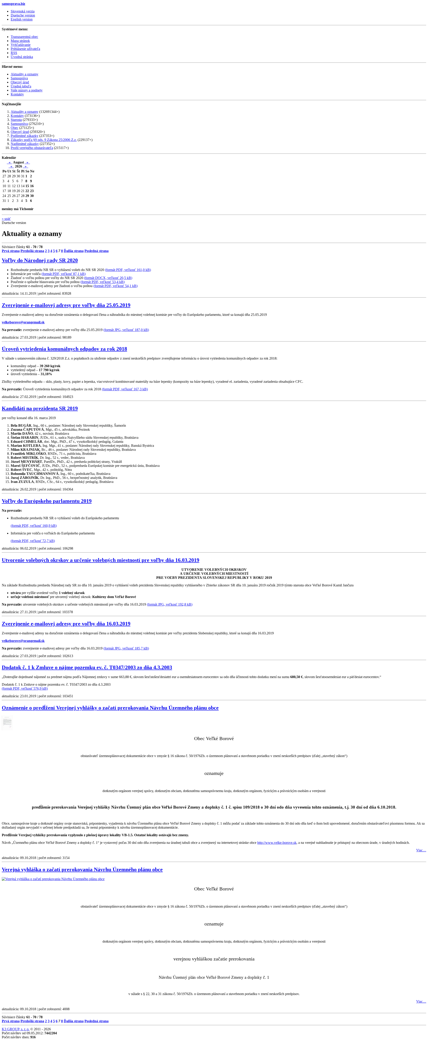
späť (6, 219)
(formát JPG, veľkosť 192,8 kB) (169, 604)
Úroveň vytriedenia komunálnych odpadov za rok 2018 (64, 349)
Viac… (421, 850)
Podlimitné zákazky (24, 136)
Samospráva (19, 124)
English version (22, 19)
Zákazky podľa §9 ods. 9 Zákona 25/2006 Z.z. (44, 140)
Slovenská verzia (23, 11)
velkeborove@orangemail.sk (23, 322)
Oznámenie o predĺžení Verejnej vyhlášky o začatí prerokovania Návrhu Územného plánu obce (110, 708)
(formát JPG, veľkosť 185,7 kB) (126, 648)
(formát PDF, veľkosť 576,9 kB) (25, 688)
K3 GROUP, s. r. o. (15, 1029)
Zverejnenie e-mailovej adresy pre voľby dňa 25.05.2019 (66, 305)
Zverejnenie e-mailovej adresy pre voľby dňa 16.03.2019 (66, 624)
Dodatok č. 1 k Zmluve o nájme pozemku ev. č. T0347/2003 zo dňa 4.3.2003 (87, 667)
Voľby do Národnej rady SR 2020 (40, 260)
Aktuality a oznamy (24, 112)
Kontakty (17, 116)
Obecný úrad (20, 132)
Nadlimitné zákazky (25, 144)
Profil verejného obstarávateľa (32, 148)
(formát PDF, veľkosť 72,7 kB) (33, 541)
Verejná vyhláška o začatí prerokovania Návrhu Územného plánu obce (82, 869)
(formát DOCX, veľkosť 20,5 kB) (108, 278)
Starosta (16, 120)
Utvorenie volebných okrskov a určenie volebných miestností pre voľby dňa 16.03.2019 (100, 560)
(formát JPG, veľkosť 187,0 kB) (126, 330)
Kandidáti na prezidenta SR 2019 (40, 408)
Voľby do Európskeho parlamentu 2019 (47, 501)
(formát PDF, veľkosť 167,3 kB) (125, 389)
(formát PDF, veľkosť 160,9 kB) (34, 526)
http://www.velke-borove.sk (276, 842)
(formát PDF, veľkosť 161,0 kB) (128, 270)
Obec (14, 128)
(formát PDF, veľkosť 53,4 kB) (102, 282)
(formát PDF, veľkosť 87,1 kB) (63, 274)
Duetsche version (23, 15)
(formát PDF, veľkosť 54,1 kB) (115, 286)
